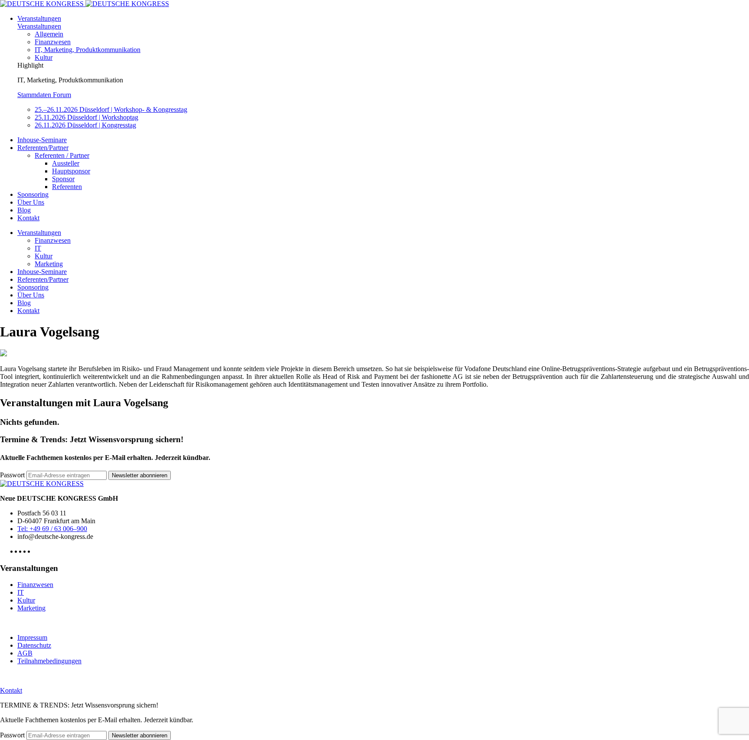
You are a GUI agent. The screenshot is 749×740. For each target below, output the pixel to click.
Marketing (49, 263)
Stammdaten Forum (44, 94)
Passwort (12, 475)
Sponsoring (33, 194)
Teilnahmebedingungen (49, 661)
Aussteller (65, 163)
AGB (25, 653)
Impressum (32, 637)
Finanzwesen (53, 42)
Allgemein (49, 34)
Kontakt (28, 218)
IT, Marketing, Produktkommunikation (87, 49)
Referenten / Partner (62, 155)
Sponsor (63, 179)
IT (38, 248)
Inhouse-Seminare (42, 139)
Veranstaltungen (39, 18)
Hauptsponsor (71, 171)
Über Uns (30, 202)
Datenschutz (34, 645)
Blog (24, 210)
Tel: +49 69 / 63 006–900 (52, 528)
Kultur (43, 57)
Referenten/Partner (42, 147)
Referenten (67, 186)
